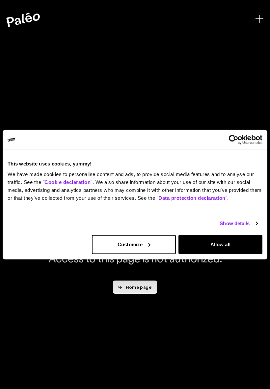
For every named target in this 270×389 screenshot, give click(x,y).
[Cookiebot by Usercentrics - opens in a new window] (233, 140)
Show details (235, 223)
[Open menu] (259, 18)
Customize (130, 244)
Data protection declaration (192, 197)
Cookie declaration (67, 182)
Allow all (220, 244)
